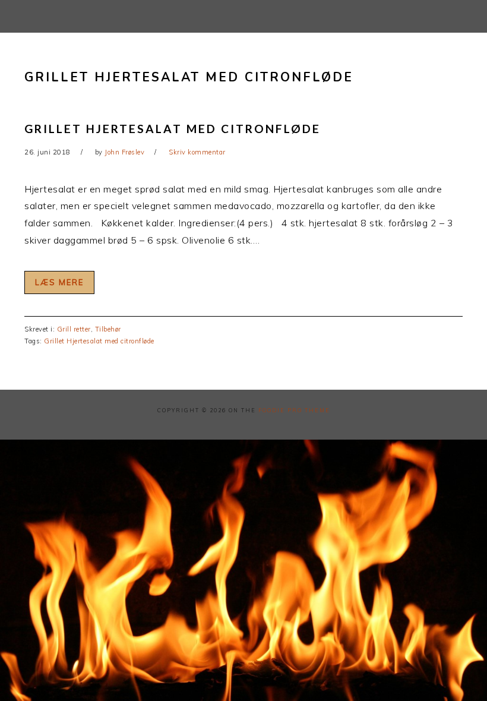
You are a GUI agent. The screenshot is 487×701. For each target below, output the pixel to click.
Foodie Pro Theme (294, 410)
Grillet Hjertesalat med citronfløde (172, 128)
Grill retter (74, 329)
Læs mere (59, 282)
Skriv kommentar (197, 152)
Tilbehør (108, 329)
